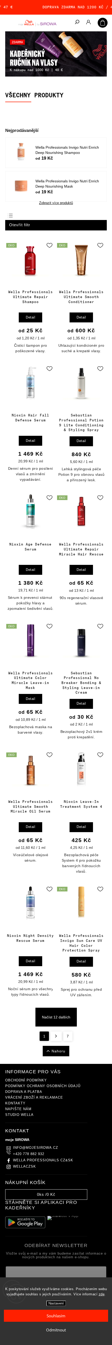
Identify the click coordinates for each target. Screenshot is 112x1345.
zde (102, 1294)
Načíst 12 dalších (56, 1017)
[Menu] (8, 22)
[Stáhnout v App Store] (67, 1222)
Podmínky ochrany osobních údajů (42, 1086)
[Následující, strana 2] (56, 1036)
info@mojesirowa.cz (35, 1148)
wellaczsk (24, 1166)
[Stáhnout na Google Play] (25, 1222)
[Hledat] (77, 22)
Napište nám (18, 1109)
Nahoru (58, 1051)
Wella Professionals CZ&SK (43, 1160)
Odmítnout (56, 1329)
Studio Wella (19, 1115)
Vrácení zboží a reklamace (34, 1097)
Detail (30, 317)
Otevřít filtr (19, 225)
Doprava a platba (23, 1092)
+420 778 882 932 (28, 1154)
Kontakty (15, 1103)
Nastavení (56, 1303)
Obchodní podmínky (26, 1080)
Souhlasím (56, 1315)
